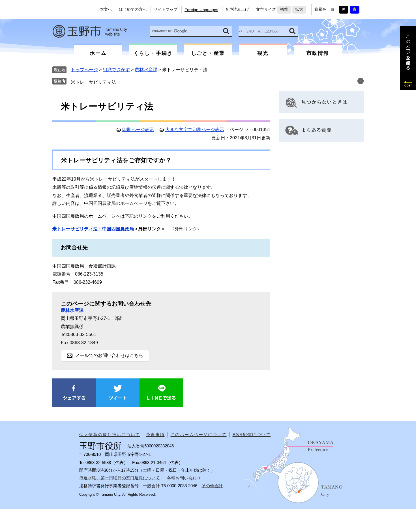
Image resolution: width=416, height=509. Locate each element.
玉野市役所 (89, 31)
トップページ (84, 69)
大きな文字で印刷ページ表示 (194, 129)
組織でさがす (116, 69)
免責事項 (155, 434)
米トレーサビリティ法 (93, 82)
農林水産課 (146, 69)
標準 (284, 9)
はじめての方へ (133, 9)
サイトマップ (165, 9)
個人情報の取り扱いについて (109, 434)
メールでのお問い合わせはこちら (109, 355)
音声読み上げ (237, 9)
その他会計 (212, 485)
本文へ (106, 9)
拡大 (299, 9)
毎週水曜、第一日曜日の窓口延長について (119, 477)
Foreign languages (201, 9)
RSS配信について (252, 434)
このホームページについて (199, 434)
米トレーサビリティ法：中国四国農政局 (93, 228)
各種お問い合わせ (184, 478)
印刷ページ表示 (138, 129)
